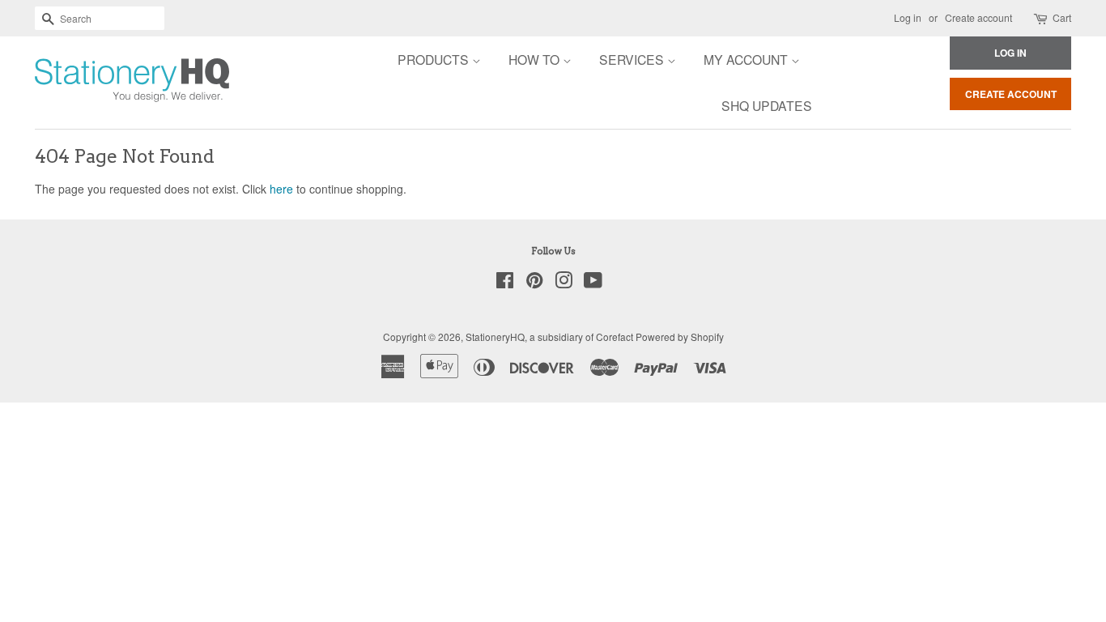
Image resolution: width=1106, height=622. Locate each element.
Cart (1062, 17)
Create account (978, 17)
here (281, 189)
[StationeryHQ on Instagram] (563, 283)
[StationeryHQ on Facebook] (505, 283)
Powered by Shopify (680, 336)
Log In (1010, 52)
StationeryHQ (495, 336)
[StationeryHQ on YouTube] (593, 283)
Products (435, 59)
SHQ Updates (766, 105)
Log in (907, 17)
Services (633, 59)
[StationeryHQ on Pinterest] (534, 283)
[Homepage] (87, 82)
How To (535, 59)
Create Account (1011, 94)
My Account (747, 59)
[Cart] (1041, 18)
